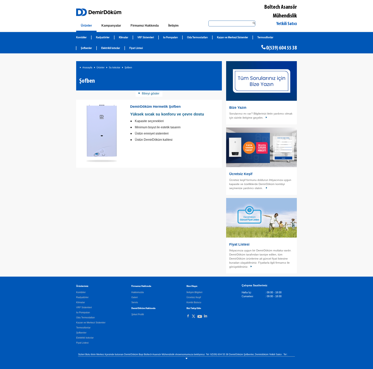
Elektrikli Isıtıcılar (110, 48)
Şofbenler (86, 48)
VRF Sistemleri (146, 37)
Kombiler (81, 37)
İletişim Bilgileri (194, 292)
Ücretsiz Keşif (240, 174)
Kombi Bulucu (193, 302)
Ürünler (101, 67)
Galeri (134, 297)
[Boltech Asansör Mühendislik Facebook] (188, 316)
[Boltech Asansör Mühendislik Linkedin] (205, 316)
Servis (134, 302)
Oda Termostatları (197, 37)
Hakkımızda (137, 292)
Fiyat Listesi (136, 48)
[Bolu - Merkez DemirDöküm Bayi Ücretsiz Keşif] (261, 147)
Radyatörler (103, 37)
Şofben (128, 67)
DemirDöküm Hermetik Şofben (155, 106)
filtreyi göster (150, 93)
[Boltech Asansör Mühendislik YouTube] (199, 317)
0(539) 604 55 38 (281, 48)
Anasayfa (87, 67)
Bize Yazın (237, 107)
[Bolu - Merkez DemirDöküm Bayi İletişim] (261, 81)
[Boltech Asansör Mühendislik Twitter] (193, 317)
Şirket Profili (137, 314)
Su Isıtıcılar (114, 67)
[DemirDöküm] (98, 12)
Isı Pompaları (170, 37)
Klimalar (123, 37)
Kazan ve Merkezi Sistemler (232, 37)
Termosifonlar (265, 37)
